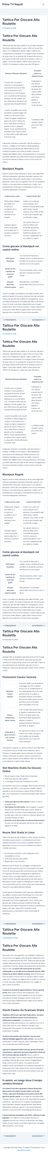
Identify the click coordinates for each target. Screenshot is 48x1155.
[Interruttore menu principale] (43, 4)
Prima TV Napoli (12, 4)
